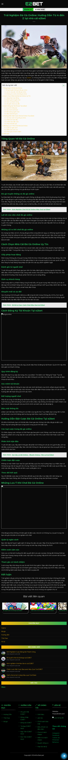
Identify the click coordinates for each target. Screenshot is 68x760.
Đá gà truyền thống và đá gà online (16, 90)
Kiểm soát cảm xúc (12, 129)
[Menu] (2, 4)
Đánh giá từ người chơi (13, 100)
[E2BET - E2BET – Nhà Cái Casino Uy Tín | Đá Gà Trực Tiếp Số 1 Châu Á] (34, 4)
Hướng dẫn (5, 635)
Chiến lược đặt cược (13, 121)
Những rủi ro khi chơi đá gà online (16, 94)
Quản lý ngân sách (12, 127)
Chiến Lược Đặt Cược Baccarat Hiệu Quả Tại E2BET (25, 669)
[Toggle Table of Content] (63, 85)
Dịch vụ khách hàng (13, 102)
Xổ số (3, 641)
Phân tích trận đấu (12, 119)
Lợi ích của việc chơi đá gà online (16, 92)
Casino (3, 628)
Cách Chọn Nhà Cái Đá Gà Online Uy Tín (17, 96)
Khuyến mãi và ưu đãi (13, 104)
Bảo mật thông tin (12, 113)
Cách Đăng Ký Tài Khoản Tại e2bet (15, 106)
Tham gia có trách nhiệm (14, 131)
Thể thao (4, 638)
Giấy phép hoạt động (12, 98)
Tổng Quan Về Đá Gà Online (12, 88)
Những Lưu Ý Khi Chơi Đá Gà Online (15, 126)
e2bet (29, 78)
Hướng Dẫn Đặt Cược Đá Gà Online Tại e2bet (19, 116)
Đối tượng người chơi (13, 111)
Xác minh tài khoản (12, 110)
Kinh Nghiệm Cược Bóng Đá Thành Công (21, 652)
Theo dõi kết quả (12, 123)
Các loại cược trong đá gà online (16, 117)
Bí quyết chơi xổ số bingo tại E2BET (19, 658)
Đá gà (3, 631)
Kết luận (6, 134)
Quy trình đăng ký (11, 108)
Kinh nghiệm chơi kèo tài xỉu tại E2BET (20, 663)
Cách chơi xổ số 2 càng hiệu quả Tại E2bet (21, 675)
